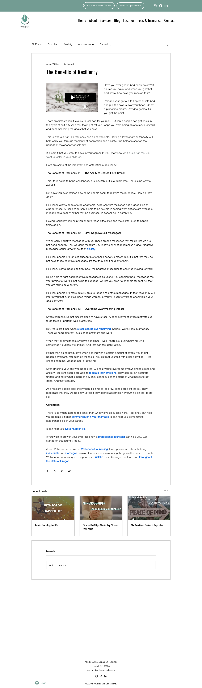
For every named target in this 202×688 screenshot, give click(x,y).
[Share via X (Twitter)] (55, 470)
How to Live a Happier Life (46, 525)
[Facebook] (161, 6)
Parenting (105, 44)
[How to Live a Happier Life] (53, 508)
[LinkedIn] (166, 6)
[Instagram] (155, 6)
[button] (105, 20)
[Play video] (72, 97)
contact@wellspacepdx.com (101, 670)
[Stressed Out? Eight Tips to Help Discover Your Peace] (101, 508)
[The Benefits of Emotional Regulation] (149, 508)
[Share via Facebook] (47, 470)
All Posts (36, 44)
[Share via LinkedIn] (62, 470)
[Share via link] (69, 470)
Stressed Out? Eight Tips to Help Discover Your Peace (100, 527)
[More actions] (154, 64)
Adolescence (86, 44)
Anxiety (67, 44)
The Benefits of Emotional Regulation (147, 525)
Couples (53, 44)
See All (167, 490)
